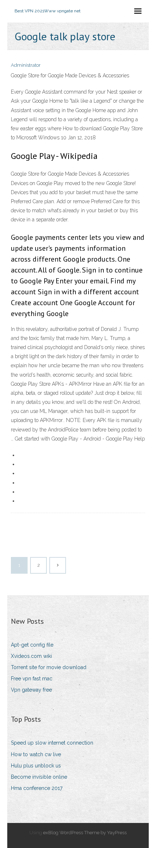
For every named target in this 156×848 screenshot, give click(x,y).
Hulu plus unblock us (36, 766)
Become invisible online (39, 777)
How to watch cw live (36, 754)
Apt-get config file (32, 645)
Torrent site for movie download (48, 667)
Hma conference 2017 (36, 788)
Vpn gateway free (31, 690)
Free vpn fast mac (31, 678)
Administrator (26, 65)
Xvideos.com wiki (31, 656)
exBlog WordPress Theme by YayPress (85, 832)
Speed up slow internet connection (52, 743)
